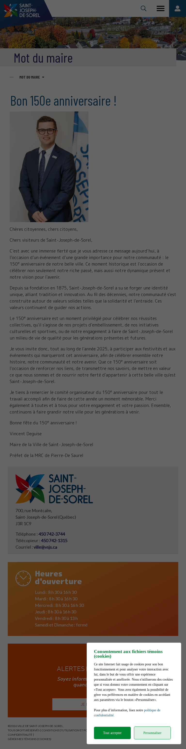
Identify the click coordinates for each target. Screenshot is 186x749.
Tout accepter (112, 733)
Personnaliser (152, 733)
